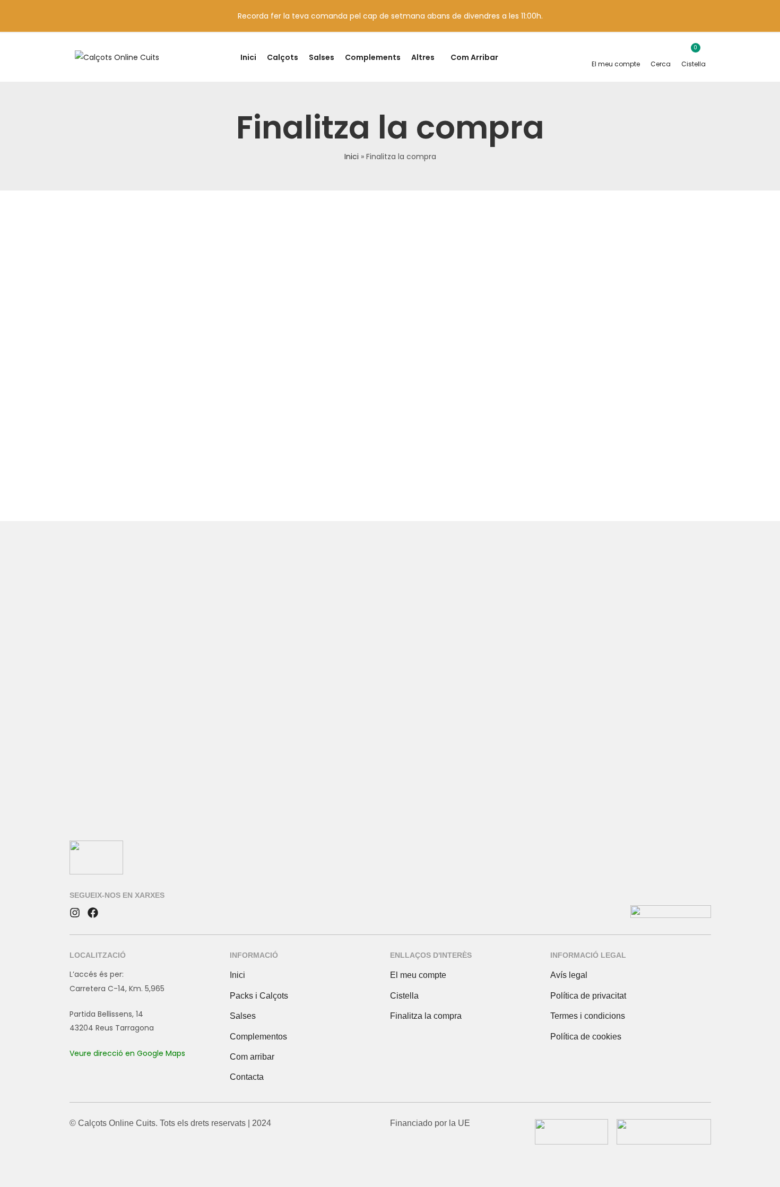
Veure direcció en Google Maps (127, 1053)
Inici (351, 156)
